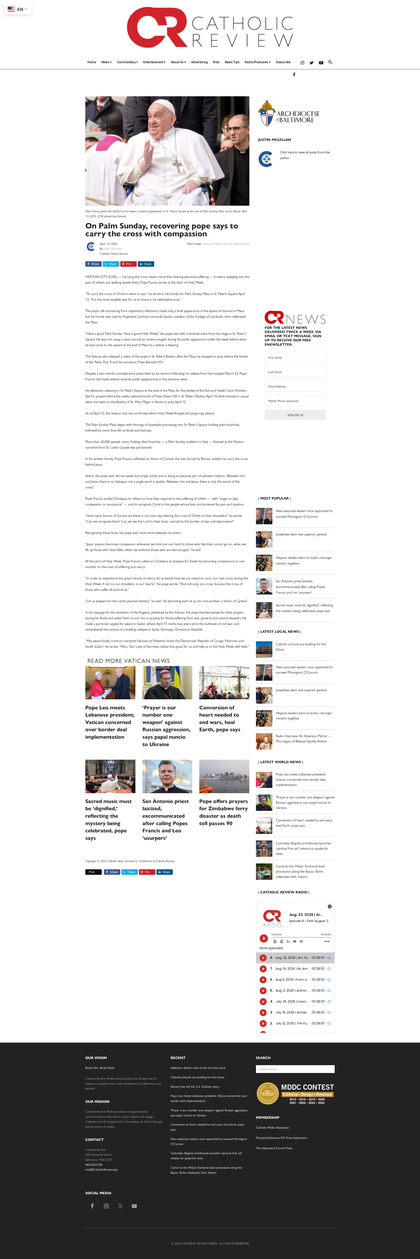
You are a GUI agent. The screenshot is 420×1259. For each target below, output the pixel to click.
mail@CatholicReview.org (101, 1169)
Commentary (126, 62)
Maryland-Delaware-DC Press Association (281, 1137)
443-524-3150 (93, 1164)
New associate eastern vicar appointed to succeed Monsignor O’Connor (304, 669)
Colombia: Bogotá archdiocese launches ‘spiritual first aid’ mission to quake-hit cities (303, 848)
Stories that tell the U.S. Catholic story (195, 1086)
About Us (177, 62)
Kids (216, 62)
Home (92, 62)
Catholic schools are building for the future (197, 1077)
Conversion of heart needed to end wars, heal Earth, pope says (304, 822)
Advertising (199, 62)
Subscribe (283, 62)
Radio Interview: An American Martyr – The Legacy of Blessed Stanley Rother (303, 738)
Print (92, 872)
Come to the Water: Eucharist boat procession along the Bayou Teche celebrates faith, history (300, 871)
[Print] (87, 872)
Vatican (227, 243)
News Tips (232, 62)
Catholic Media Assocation (272, 1127)
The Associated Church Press (274, 1148)
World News (241, 243)
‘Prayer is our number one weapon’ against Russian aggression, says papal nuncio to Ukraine (305, 802)
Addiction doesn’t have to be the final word (198, 1067)
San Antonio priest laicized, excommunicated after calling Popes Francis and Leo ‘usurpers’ (300, 586)
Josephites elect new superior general (301, 534)
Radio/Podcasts (257, 62)
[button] (330, 63)
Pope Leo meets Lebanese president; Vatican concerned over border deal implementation (110, 722)
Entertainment (153, 62)
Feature (208, 243)
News (106, 62)
